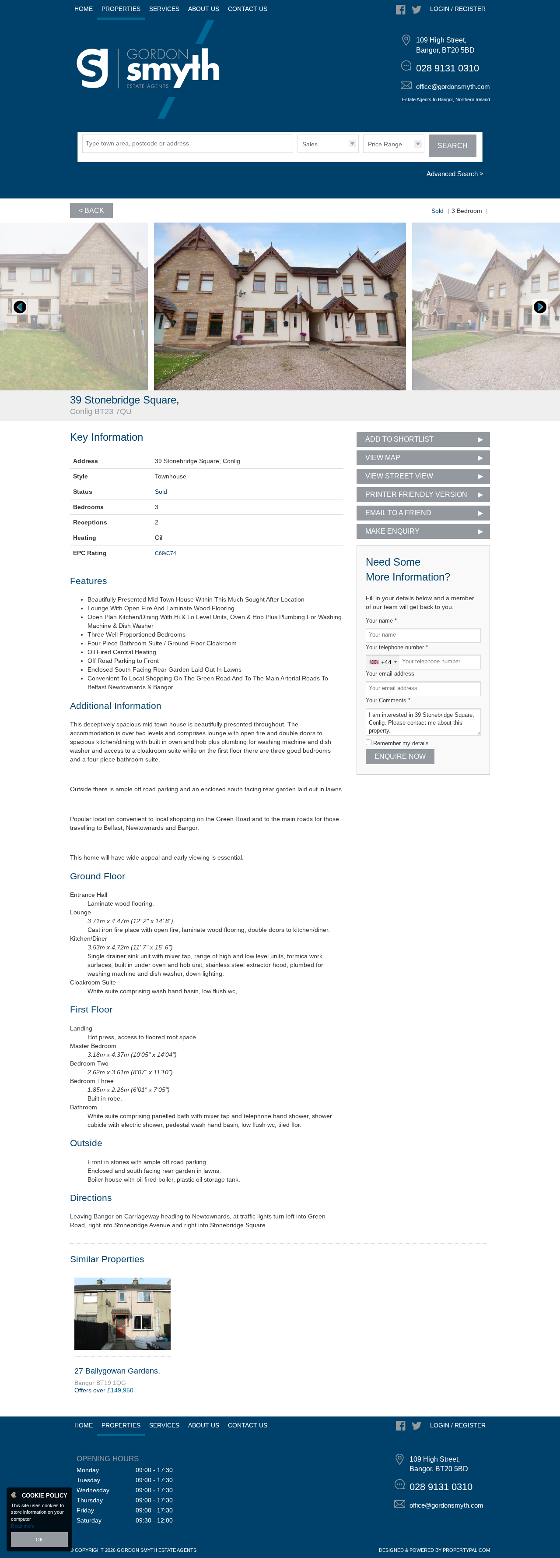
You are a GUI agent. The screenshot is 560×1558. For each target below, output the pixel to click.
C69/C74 (165, 553)
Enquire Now (400, 756)
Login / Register (458, 8)
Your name (381, 621)
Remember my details (401, 743)
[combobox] (382, 662)
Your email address (390, 674)
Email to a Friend (398, 513)
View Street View (399, 476)
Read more (23, 1526)
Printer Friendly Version (416, 494)
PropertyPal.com (466, 1550)
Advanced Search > (455, 173)
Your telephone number (397, 647)
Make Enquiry (392, 531)
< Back (91, 210)
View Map (382, 457)
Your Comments (388, 701)
